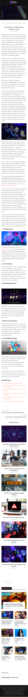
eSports (8, 69)
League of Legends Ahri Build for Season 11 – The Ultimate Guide (7, 622)
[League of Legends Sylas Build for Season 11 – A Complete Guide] (21, 650)
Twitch (13, 147)
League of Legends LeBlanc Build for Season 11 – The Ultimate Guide (6, 641)
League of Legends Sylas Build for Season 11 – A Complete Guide (20, 658)
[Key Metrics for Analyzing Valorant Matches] (7, 650)
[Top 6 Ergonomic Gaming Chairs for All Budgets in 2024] (14, 529)
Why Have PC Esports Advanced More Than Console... (14, 565)
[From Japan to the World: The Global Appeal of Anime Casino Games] (21, 615)
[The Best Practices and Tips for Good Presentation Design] (14, 458)
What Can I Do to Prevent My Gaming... (14, 517)
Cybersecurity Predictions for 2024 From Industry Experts (14, 445)
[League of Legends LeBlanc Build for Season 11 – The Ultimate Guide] (7, 633)
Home (4, 23)
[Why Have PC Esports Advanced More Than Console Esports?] (14, 554)
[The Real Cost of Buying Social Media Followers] (14, 482)
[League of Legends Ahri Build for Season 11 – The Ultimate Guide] (7, 615)
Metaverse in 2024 (6, 249)
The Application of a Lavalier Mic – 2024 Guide (19, 640)
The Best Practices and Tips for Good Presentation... (14, 469)
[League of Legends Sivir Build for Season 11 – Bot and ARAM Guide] (14, 600)
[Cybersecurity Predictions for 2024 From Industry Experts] (14, 434)
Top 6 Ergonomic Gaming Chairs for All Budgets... (14, 541)
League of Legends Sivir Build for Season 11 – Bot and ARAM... (14, 605)
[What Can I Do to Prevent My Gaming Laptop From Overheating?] (14, 507)
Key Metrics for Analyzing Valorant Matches (6, 658)
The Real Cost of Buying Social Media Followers (14, 494)
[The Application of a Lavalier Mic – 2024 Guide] (21, 633)
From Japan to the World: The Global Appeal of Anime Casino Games (20, 623)
